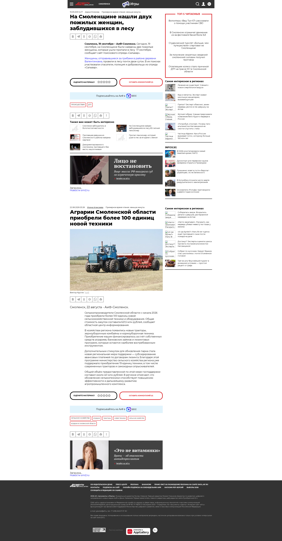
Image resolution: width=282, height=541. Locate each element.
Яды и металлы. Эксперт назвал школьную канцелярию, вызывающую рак (192, 97)
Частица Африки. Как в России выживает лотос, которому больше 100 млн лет (194, 135)
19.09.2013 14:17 (76, 12)
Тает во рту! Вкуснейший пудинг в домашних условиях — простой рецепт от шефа (193, 263)
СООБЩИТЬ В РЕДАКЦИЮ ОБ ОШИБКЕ (106, 490)
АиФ (87, 292)
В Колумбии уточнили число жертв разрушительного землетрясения (193, 181)
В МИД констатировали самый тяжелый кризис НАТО (191, 152)
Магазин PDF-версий (173, 487)
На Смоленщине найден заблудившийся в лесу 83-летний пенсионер (144, 128)
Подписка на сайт (111, 487)
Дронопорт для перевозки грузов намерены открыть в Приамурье (192, 162)
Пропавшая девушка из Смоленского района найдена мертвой (96, 137)
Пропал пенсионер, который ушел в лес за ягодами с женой (143, 136)
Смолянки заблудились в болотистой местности (94, 127)
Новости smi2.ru (79, 190)
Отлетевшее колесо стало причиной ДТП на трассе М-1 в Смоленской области (189, 69)
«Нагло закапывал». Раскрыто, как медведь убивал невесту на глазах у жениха (194, 224)
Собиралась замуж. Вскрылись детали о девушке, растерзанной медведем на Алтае (193, 214)
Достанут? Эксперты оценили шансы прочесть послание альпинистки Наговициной (195, 243)
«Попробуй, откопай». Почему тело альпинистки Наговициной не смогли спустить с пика (194, 126)
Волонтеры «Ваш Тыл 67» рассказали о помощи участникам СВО (189, 22)
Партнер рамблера (116, 530)
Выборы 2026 (192, 487)
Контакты (94, 487)
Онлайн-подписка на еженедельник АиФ (142, 487)
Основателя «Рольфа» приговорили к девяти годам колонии (193, 191)
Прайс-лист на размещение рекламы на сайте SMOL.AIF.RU (181, 484)
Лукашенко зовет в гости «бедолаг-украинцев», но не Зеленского (193, 172)
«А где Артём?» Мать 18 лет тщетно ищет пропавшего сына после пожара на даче (194, 234)
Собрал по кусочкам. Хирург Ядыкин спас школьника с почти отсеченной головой (195, 253)
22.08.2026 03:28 (77, 207)
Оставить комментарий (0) (141, 82)
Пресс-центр (121, 484)
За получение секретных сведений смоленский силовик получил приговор (188, 57)
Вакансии (146, 484)
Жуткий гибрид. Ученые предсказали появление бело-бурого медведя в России (195, 116)
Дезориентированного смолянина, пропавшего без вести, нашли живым (96, 147)
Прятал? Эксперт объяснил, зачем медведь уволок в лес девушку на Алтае (193, 106)
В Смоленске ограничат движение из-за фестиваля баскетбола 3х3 (189, 33)
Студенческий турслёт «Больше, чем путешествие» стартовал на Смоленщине (189, 45)
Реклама (134, 484)
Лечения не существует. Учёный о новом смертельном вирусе (193, 86)
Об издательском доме (101, 484)
